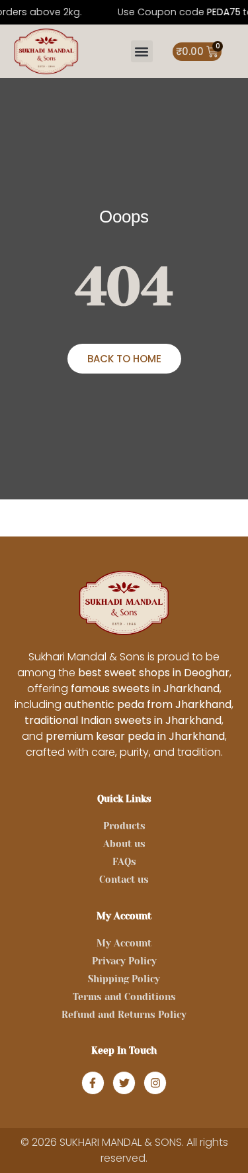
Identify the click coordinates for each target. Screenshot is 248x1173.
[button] (142, 51)
